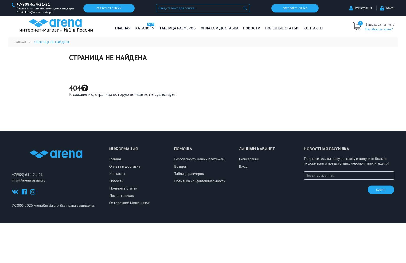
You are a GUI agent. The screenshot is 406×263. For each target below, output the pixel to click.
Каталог (143, 28)
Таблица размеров (189, 173)
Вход (243, 166)
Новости (251, 28)
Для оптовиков (121, 195)
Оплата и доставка (219, 28)
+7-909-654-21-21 (33, 4)
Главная (122, 28)
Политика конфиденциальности (200, 180)
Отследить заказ (295, 8)
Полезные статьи (123, 188)
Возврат (181, 166)
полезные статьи (282, 28)
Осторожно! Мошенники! (129, 202)
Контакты (313, 28)
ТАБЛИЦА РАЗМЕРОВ (177, 28)
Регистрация (363, 8)
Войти (390, 8)
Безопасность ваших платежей (199, 159)
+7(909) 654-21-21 (27, 174)
